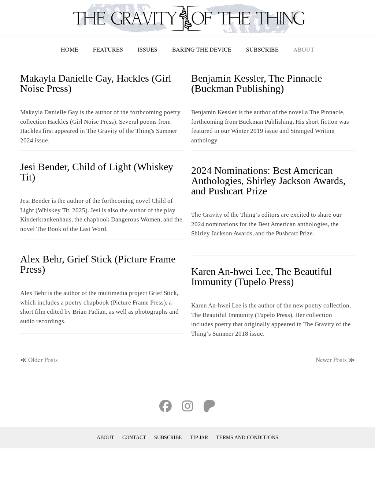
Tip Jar (199, 437)
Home (69, 49)
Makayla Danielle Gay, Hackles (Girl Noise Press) (95, 83)
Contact (134, 437)
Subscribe (262, 49)
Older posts (43, 359)
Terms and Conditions (247, 437)
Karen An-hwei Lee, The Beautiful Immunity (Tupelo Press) (261, 276)
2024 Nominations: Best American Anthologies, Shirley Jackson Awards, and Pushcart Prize (268, 181)
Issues (147, 49)
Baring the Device (201, 49)
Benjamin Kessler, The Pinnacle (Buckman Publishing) (256, 83)
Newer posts (331, 359)
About (303, 49)
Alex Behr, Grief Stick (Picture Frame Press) (97, 264)
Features (108, 49)
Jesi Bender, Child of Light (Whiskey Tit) (96, 172)
